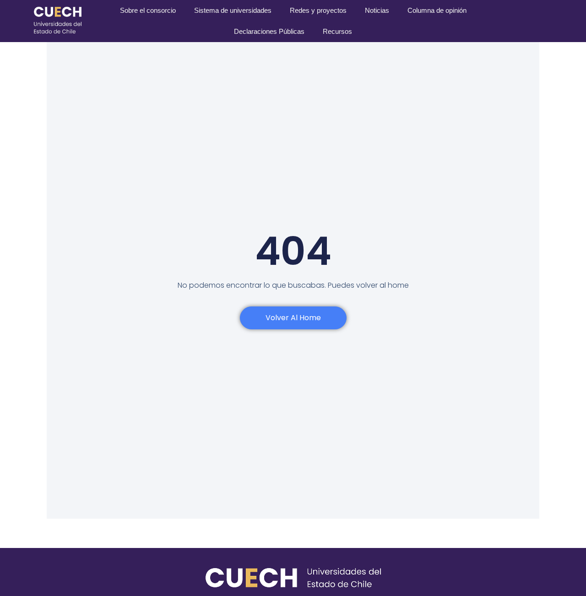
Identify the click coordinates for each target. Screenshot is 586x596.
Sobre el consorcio (148, 10)
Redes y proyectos (318, 10)
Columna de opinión (437, 10)
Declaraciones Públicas (269, 31)
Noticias (377, 10)
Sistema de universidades (232, 10)
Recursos (337, 31)
